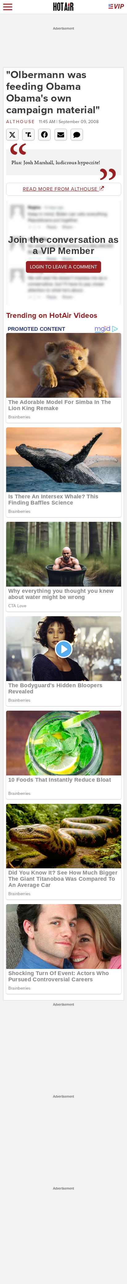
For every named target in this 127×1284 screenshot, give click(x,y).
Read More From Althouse (61, 189)
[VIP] (116, 7)
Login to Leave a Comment (63, 267)
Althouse (21, 121)
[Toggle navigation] (7, 7)
